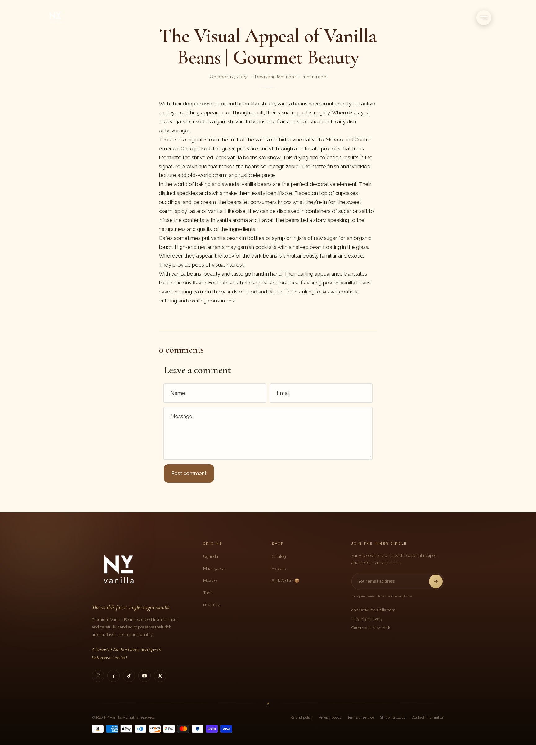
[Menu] (483, 17)
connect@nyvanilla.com (373, 610)
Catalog (279, 556)
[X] (160, 676)
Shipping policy (392, 717)
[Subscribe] (436, 581)
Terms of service (360, 717)
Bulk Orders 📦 (286, 580)
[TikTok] (129, 676)
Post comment (189, 473)
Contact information (428, 717)
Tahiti (208, 592)
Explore (279, 568)
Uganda (210, 556)
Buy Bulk (211, 604)
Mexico (210, 580)
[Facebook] (113, 676)
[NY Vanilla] (63, 18)
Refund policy (301, 717)
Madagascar (214, 568)
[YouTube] (144, 676)
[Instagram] (98, 676)
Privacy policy (330, 717)
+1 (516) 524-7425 (366, 619)
